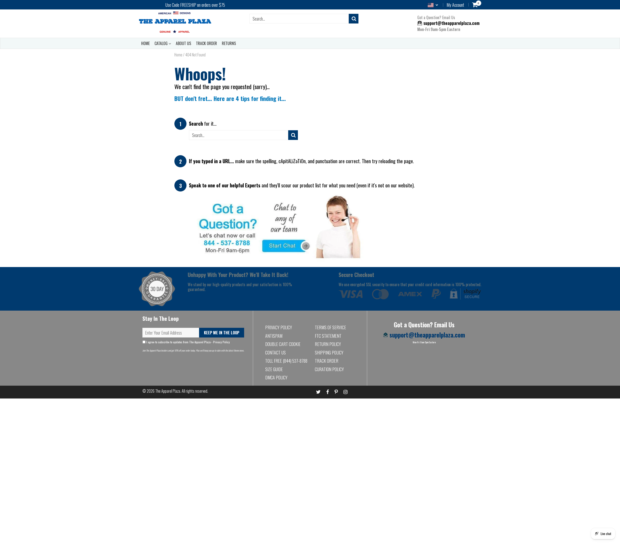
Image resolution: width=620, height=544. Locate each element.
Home (178, 54)
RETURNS (229, 43)
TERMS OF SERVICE (330, 327)
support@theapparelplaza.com (451, 23)
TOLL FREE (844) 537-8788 (286, 361)
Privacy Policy (221, 342)
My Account (455, 5)
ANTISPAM (273, 336)
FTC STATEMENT (328, 336)
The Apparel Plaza (167, 391)
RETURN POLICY (328, 344)
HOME (145, 43)
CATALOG (162, 43)
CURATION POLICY (329, 369)
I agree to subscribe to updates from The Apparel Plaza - (188, 342)
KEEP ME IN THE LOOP (221, 333)
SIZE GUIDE (274, 369)
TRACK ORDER (206, 43)
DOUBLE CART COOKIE (283, 344)
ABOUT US (183, 43)
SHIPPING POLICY (329, 352)
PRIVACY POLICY (278, 327)
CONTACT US (275, 352)
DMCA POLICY (276, 377)
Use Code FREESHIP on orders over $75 (195, 5)
